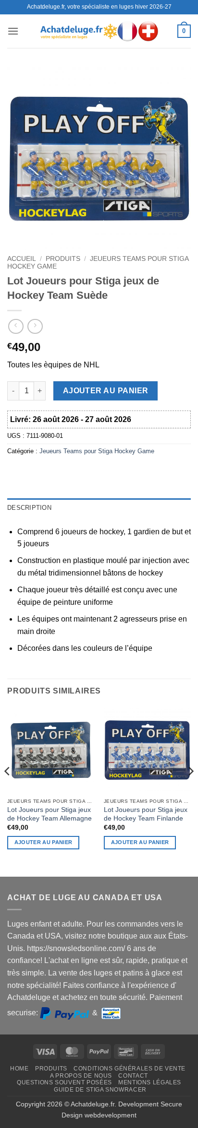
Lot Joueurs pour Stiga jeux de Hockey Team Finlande (145, 814)
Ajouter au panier (105, 391)
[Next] (190, 790)
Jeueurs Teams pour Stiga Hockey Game (96, 451)
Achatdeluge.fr (92, 1104)
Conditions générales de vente (130, 1068)
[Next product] (15, 326)
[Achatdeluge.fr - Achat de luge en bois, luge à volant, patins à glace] (99, 31)
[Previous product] (34, 326)
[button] (13, 31)
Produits (63, 258)
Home (19, 1068)
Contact (133, 1075)
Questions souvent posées (64, 1082)
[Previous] (7, 790)
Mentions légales (149, 1082)
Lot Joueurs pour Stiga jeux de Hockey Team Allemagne (49, 814)
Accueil (21, 258)
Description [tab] (29, 507)
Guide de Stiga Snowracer (100, 1089)
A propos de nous (81, 1075)
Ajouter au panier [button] (43, 842)
